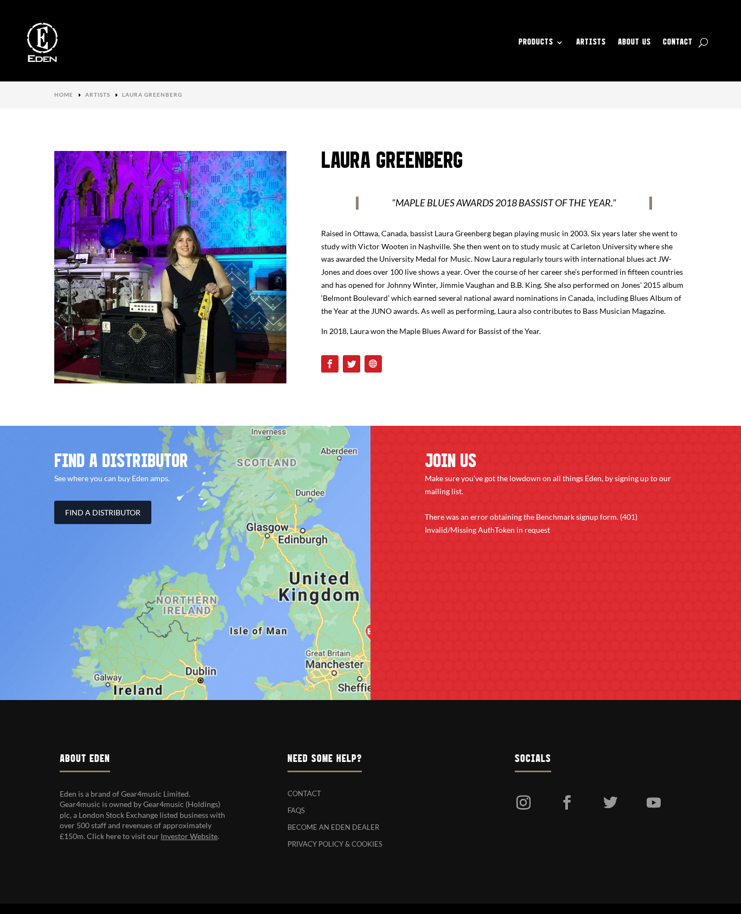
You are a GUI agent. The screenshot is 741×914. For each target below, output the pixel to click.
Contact (678, 42)
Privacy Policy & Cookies (335, 844)
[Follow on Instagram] (523, 803)
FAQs (296, 810)
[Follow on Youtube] (654, 803)
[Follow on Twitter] (351, 364)
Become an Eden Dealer (333, 827)
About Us (634, 42)
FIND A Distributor (102, 512)
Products (536, 42)
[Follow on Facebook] (329, 364)
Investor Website (189, 836)
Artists (591, 42)
